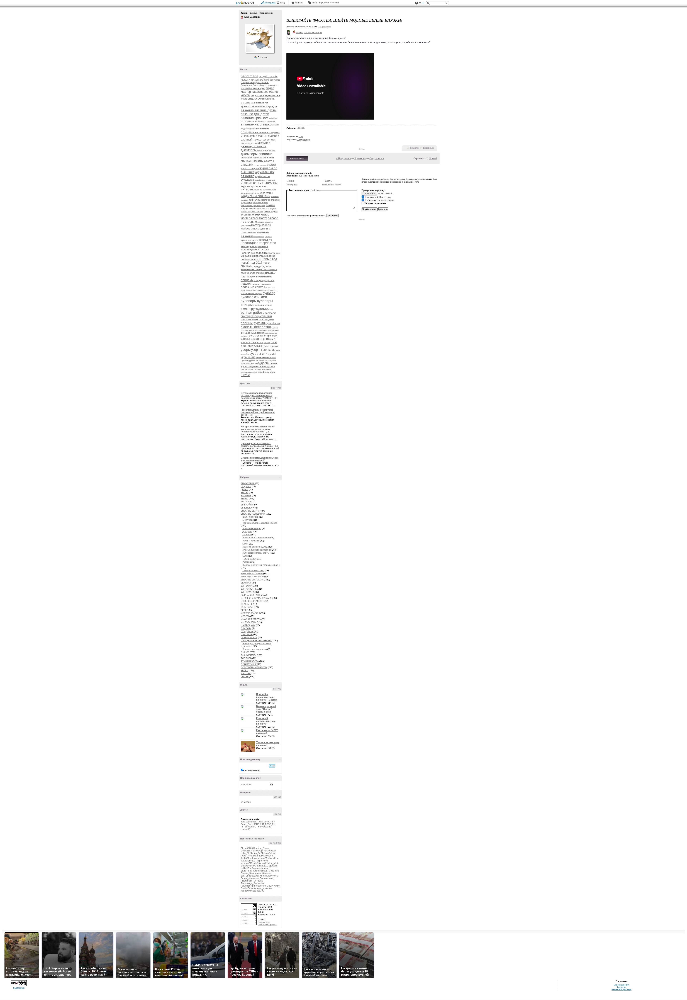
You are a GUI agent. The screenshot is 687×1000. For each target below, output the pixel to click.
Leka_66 (245, 853)
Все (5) (277, 814)
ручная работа (252, 312)
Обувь (245, 544)
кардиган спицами (250, 193)
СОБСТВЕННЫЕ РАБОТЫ (254, 667)
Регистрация (270, 2)
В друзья (262, 57)
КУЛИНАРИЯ (247, 607)
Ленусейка (272, 876)
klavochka (273, 858)
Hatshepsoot (270, 850)
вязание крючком (254, 118)
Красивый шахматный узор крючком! (266, 721)
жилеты (271, 164)
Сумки (245, 556)
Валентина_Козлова (251, 871)
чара (253, 891)
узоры (246, 350)
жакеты (258, 161)
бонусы (263, 85)
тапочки (245, 342)
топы (253, 342)
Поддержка (416, 3)
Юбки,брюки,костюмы (253, 570)
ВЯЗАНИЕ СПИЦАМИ (252, 579)
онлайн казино (270, 270)
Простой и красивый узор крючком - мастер (266, 697)
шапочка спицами (249, 372)
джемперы (249, 150)
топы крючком (263, 343)
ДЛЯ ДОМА (246, 586)
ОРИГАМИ (246, 628)
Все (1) (277, 797)
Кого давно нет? (249, 821)
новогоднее (265, 239)
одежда (257, 266)
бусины (253, 88)
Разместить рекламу (621, 989)
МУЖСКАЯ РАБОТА (251, 619)
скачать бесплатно (256, 327)
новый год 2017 (251, 262)
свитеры (245, 319)
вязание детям (265, 110)
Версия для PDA (621, 985)
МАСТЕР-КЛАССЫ (250, 613)
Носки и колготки (250, 540)
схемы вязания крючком (263, 335)
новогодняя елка (251, 259)
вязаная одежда (265, 106)
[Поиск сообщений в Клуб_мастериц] (272, 765)
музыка (268, 237)
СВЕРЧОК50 (273, 886)
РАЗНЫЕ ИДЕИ (248, 655)
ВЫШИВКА (246, 508)
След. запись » (376, 158)
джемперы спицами (256, 154)
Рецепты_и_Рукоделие (259, 826)
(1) (273, 703)
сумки (263, 330)
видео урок (257, 95)
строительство (254, 330)
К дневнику (360, 158)
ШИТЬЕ (245, 676)
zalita (243, 868)
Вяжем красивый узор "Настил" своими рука (266, 709)
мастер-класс (250, 218)
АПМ (249, 868)
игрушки (272, 182)
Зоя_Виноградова (250, 876)
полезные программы (261, 284)
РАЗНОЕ (245, 652)
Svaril (255, 855)
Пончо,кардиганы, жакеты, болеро (259, 523)
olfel (243, 866)
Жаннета (266, 873)
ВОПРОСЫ (246, 501)
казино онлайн (269, 190)
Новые (432, 158)
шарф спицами (267, 372)
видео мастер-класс (257, 89)
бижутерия (246, 85)
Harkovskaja (257, 850)
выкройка (269, 98)
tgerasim (273, 866)
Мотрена (258, 881)
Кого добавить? (267, 821)
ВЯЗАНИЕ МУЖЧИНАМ (253, 576)
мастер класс (259, 214)
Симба (244, 888)
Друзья (253, 13)
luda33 (256, 863)
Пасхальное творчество (254, 649)
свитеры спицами (262, 319)
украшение (248, 357)
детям (254, 143)
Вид (421, 3)
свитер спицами (261, 316)
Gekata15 (245, 850)
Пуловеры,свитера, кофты (255, 553)
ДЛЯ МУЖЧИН (248, 592)
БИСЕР (244, 492)
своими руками (253, 323)
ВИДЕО (244, 498)
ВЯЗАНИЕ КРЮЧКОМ (252, 573)
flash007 (245, 858)
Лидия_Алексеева (250, 878)
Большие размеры (251, 528)
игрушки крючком (251, 186)
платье (270, 272)
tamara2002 (263, 866)
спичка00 (245, 829)
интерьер (248, 189)
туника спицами (270, 346)
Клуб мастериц (242, 17)
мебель (245, 228)
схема (244, 332)
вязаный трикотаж (253, 139)
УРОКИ (244, 670)
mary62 (264, 863)
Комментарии (266, 13)
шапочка (267, 369)
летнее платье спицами (264, 208)
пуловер (269, 293)
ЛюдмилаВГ (247, 881)
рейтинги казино (263, 305)
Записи (244, 13)
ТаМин (251, 888)
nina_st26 (273, 863)
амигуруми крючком (259, 82)
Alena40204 (247, 848)
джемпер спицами (253, 146)
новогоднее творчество (258, 243)
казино (258, 189)
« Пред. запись (343, 158)
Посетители (264, 922)
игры (264, 186)
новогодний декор (264, 255)
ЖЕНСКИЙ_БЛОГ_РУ (264, 824)
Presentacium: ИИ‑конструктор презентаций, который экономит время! (258, 412)
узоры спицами (263, 353)
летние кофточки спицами (252, 211)
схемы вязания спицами (258, 338)
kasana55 (262, 858)
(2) (273, 748)
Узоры (245, 562)
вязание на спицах (256, 124)
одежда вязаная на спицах (256, 268)
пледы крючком (267, 280)
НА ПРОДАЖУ (248, 625)
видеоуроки (256, 98)
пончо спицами (255, 294)
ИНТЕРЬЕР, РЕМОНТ (251, 601)
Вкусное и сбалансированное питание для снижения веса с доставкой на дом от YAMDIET (257, 395)
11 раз (301, 137)
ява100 (260, 891)
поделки (246, 283)
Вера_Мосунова (270, 871)
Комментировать (297, 158)
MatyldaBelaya (268, 853)
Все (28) (276, 689)
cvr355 (269, 855)
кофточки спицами (258, 202)
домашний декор (250, 157)
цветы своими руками (263, 366)
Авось (314, 2)
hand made (249, 76)
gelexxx (253, 858)
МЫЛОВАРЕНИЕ (249, 622)
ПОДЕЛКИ (246, 486)
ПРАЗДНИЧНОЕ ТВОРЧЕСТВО (256, 640)
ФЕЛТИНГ (246, 673)
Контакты (621, 987)
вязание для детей (255, 114)
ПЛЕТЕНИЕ (247, 634)
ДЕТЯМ (244, 489)
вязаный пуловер (267, 135)
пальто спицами (256, 273)
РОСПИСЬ (246, 658)
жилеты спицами (250, 168)
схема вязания (256, 332)
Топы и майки (249, 559)
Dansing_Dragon (261, 848)
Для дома (247, 531)
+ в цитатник (324, 26)
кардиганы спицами (255, 196)
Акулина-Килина (260, 868)
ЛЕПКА (244, 610)
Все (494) (276, 388)
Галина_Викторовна (251, 873)
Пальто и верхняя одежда (255, 547)
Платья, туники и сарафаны (256, 550)
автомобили (257, 80)
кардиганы (266, 192)
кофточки (245, 203)
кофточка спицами (270, 200)
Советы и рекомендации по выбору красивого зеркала (259, 459)
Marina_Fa (255, 853)
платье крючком (251, 276)
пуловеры (249, 301)
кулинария (259, 205)
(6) (273, 736)
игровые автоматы (254, 183)
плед (257, 280)
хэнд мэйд (255, 363)
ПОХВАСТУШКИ (249, 637)
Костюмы (247, 534)
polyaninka (250, 866)
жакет (262, 157)
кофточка (254, 199)
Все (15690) (275, 843)
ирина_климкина (263, 888)
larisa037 (252, 860)
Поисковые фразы (267, 924)
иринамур (246, 891)
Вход (282, 2)
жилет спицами (260, 165)
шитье (245, 375)
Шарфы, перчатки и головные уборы (261, 565)
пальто (244, 273)
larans (244, 860)
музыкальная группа (249, 240)
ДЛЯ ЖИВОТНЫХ (250, 589)
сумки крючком (273, 330)
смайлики (315, 190)
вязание (247, 110)
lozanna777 (246, 863)
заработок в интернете (265, 180)
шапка (244, 369)
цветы (265, 363)
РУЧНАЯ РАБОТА (250, 661)
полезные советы (253, 287)
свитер (245, 316)
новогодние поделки (253, 252)
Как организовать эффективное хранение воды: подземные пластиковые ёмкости (258, 429)
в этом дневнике (251, 770)
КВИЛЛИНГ (246, 604)
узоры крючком (262, 350)
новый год (269, 259)
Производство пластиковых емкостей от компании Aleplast (257, 444)
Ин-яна (263, 876)
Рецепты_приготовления (253, 886)
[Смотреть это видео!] (248, 698)
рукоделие (259, 309)
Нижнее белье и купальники (256, 537)
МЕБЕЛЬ (245, 616)
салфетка (270, 312)
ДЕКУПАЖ (246, 583)
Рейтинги (299, 2)
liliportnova (262, 860)
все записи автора (313, 32)
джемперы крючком (266, 150)
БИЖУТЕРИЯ (248, 483)
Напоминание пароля (331, 184)
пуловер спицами (254, 297)
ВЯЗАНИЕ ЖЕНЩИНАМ (253, 514)
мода (254, 228)
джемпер (264, 142)
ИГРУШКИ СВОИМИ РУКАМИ (256, 598)
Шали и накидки (250, 517)
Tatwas (262, 855)
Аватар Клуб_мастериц (259, 38)
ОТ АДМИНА (247, 631)
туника (258, 345)
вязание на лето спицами (262, 121)
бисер (256, 85)
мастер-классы (261, 225)
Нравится (414, 148)
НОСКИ (245, 79)
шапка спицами (254, 369)
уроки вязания (256, 360)
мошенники (259, 237)
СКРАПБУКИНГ (249, 664)
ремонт (245, 308)
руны (270, 309)
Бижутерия (248, 520)
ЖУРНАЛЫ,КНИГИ (250, 595)
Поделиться (428, 148)
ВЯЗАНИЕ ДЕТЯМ (250, 511)
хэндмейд (246, 802)
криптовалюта (247, 205)
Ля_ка (244, 826)
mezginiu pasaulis (268, 76)
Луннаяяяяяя (267, 878)
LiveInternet (245, 3)
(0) (275, 398)
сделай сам (272, 323)
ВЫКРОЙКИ (247, 504)
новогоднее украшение (254, 246)
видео (261, 88)
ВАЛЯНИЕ (246, 495)
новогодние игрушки (255, 249)
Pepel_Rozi (246, 824)
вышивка (247, 102)
